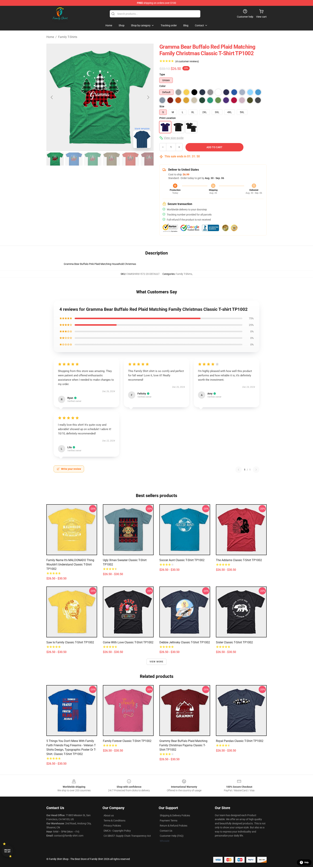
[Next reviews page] (256, 469)
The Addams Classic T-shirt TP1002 (239, 560)
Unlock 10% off (7, 851)
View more (157, 661)
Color (162, 86)
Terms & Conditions (114, 820)
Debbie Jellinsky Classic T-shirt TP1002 (184, 642)
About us (109, 815)
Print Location (167, 118)
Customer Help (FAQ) (171, 835)
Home (50, 37)
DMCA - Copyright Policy (117, 830)
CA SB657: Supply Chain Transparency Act (127, 835)
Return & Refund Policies (173, 825)
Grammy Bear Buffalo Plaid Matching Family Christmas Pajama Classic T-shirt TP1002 (183, 745)
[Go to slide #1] (55, 159)
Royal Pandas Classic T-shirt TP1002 (239, 741)
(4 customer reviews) (187, 61)
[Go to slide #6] (149, 159)
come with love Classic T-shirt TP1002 (128, 642)
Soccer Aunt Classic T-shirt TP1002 (182, 560)
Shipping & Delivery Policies (175, 815)
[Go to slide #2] (74, 159)
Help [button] (306, 862)
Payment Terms (168, 820)
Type (162, 74)
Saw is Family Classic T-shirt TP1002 (70, 642)
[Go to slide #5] (130, 159)
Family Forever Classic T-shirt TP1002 (127, 741)
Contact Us (166, 830)
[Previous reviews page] (238, 469)
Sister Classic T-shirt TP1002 (234, 642)
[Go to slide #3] (92, 159)
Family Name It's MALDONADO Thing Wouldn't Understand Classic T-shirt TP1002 (70, 564)
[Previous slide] (52, 97)
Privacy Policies (112, 825)
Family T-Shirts (67, 37)
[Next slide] (148, 97)
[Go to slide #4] (111, 159)
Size (161, 106)
